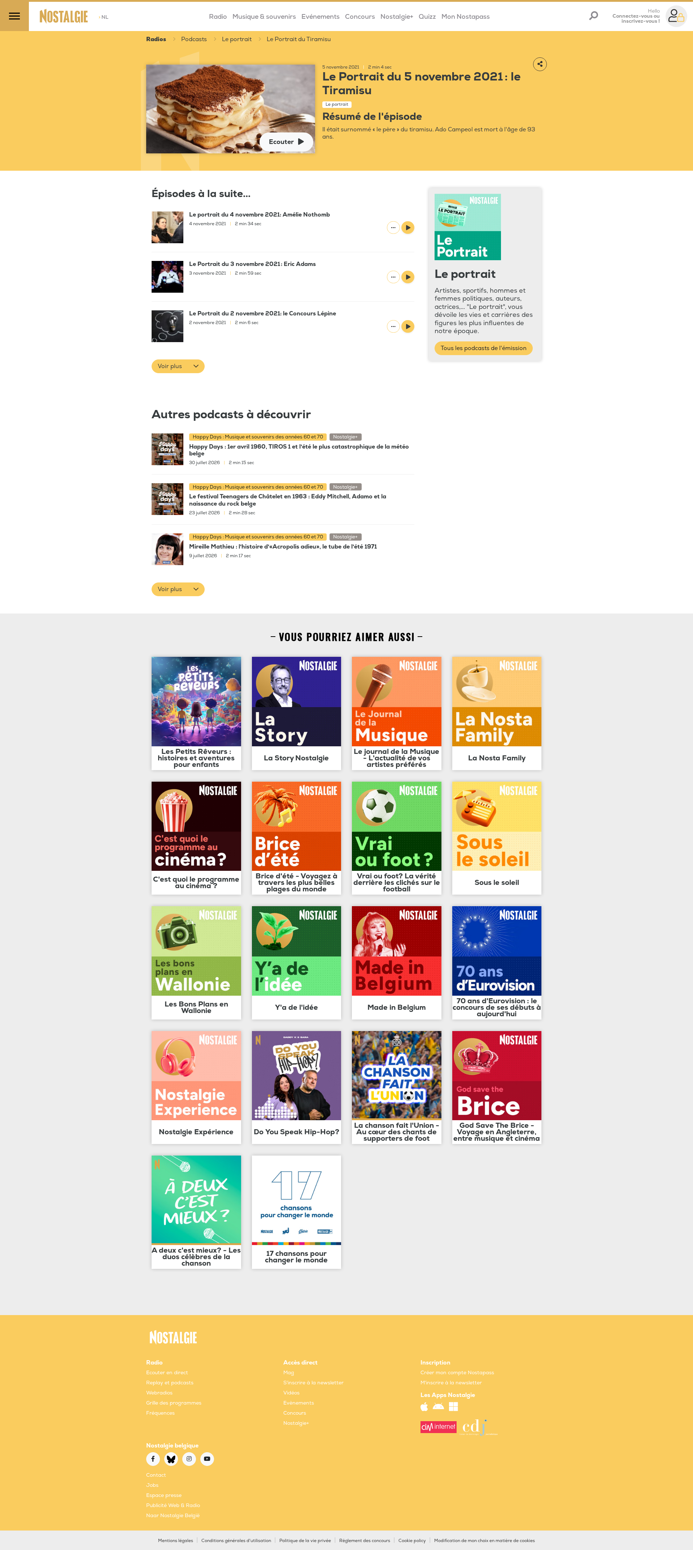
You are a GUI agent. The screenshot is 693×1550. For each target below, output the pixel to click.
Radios (156, 39)
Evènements (298, 1403)
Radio (218, 17)
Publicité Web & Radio (173, 1505)
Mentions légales (175, 1541)
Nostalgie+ (396, 17)
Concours (360, 17)
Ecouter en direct (167, 1373)
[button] (178, 366)
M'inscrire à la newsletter (451, 1383)
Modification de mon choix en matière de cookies (484, 1541)
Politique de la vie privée (305, 1541)
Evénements (320, 17)
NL (103, 17)
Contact (156, 1475)
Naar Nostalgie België (173, 1515)
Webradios (159, 1393)
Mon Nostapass (465, 17)
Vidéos (291, 1393)
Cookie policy (412, 1541)
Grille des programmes (173, 1403)
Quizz (427, 17)
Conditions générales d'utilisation (236, 1541)
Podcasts (194, 39)
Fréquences (160, 1413)
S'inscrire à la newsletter (313, 1383)
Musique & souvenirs (264, 17)
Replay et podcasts (169, 1383)
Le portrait (237, 39)
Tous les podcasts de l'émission (484, 348)
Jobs (152, 1485)
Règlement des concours (364, 1541)
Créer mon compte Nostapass (457, 1373)
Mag (288, 1373)
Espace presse (164, 1495)
